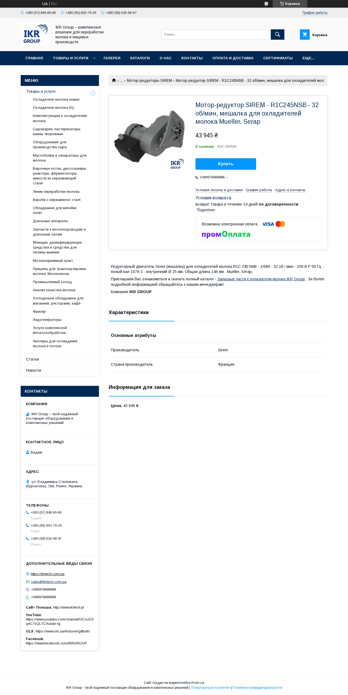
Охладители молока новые (56, 99)
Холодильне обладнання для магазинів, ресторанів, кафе (58, 300)
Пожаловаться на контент (211, 688)
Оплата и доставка (232, 58)
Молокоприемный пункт (53, 261)
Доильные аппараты (50, 221)
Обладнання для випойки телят (54, 210)
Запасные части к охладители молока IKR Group (261, 279)
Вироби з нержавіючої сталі (56, 200)
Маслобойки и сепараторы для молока (59, 157)
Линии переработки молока (56, 192)
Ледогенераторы (47, 320)
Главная (34, 58)
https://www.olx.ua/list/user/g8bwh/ (63, 631)
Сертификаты (278, 58)
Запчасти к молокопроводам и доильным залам (59, 231)
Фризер (39, 311)
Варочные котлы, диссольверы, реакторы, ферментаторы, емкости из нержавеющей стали (60, 175)
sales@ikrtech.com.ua (48, 582)
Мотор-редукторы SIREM (149, 80)
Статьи (32, 359)
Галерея (112, 58)
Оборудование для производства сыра (50, 144)
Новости (33, 370)
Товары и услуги (70, 58)
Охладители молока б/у (53, 108)
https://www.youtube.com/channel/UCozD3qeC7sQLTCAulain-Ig (60, 621)
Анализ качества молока (54, 290)
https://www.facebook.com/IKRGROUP (56, 643)
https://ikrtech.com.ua (47, 574)
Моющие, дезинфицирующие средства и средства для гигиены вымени (57, 247)
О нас (166, 58)
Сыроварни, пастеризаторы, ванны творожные (57, 131)
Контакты (192, 58)
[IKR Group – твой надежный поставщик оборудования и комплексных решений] (35, 44)
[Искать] (277, 34)
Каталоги (140, 58)
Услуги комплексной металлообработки (50, 330)
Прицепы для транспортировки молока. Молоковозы (59, 271)
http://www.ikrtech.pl (68, 607)
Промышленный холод (52, 282)
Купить (226, 164)
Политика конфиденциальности (257, 688)
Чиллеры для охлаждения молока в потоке (55, 343)
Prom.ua (197, 683)
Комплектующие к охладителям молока (60, 118)
